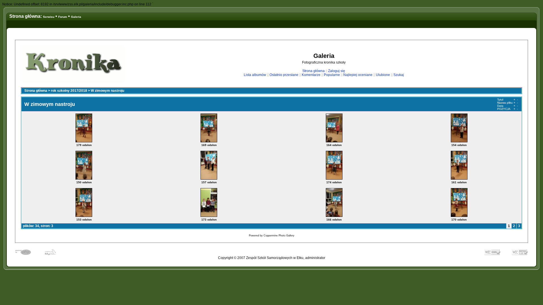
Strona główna (313, 71)
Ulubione (383, 75)
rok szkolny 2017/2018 (69, 91)
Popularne (332, 75)
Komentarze (311, 75)
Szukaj (398, 75)
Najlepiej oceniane (357, 75)
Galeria (76, 16)
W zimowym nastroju (107, 91)
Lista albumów (255, 75)
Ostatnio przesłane (284, 75)
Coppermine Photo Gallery (279, 235)
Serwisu (48, 16)
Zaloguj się (336, 71)
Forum (62, 16)
